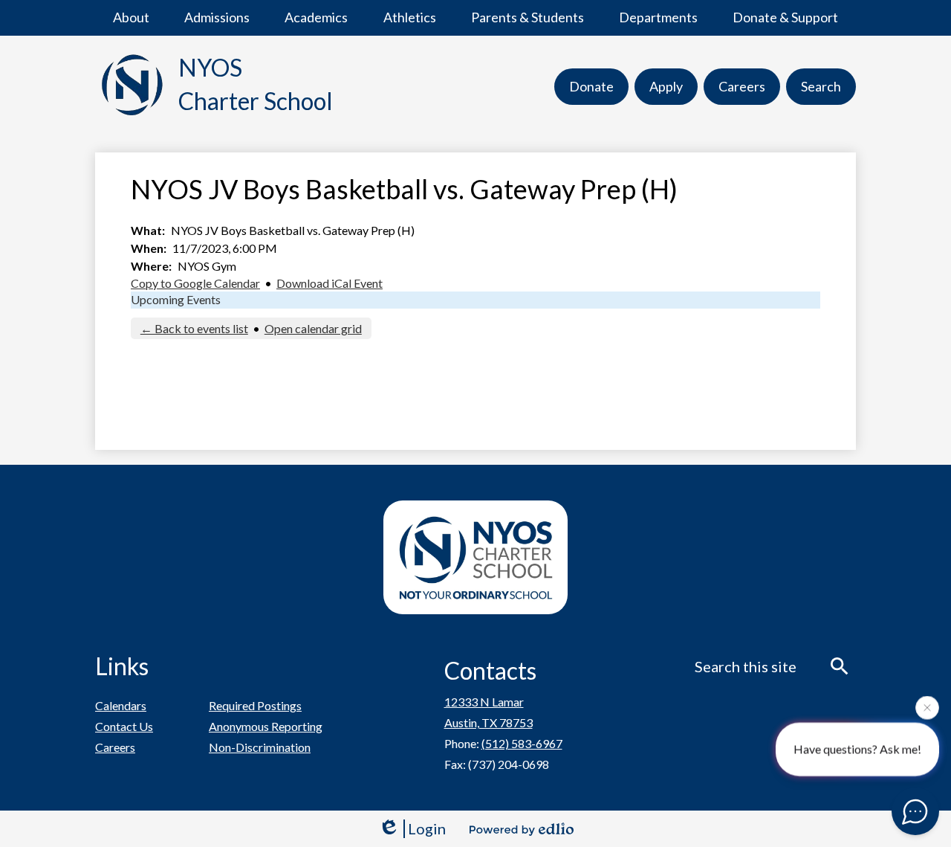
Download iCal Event (329, 283)
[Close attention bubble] (927, 707)
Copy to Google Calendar (195, 283)
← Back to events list (194, 328)
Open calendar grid (313, 328)
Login (427, 828)
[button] (131, 18)
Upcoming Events (176, 299)
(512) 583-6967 (521, 743)
